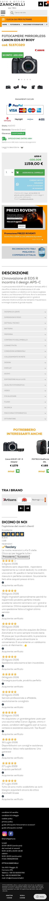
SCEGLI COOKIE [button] (22, 897)
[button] (18, 79)
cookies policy (7, 819)
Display (8, 368)
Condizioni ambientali (14, 351)
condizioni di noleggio (26, 199)
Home (4, 24)
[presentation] (21, 508)
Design (7, 362)
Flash (7, 402)
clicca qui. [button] (4, 890)
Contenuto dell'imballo (16, 340)
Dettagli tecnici (11, 323)
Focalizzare (10, 396)
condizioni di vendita (10, 812)
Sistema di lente (12, 312)
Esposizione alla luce (14, 379)
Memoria (8, 334)
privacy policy (7, 822)
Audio (7, 374)
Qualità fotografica (14, 385)
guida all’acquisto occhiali (12, 828)
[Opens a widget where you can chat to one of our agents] (40, 897)
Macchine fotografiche (33, 24)
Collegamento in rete (14, 357)
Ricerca (8, 408)
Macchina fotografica (15, 413)
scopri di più (36, 239)
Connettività (10, 346)
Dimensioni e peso (12, 317)
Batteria (8, 329)
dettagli (11, 471)
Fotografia (15, 24)
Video (7, 391)
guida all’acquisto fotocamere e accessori (18, 825)
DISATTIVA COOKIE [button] (9, 897)
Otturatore (10, 419)
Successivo (23, 557)
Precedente (9, 557)
